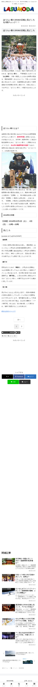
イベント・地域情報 (9, 332)
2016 (5, 336)
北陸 (18, 332)
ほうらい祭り (12, 336)
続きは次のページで (9, 311)
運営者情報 (10, 681)
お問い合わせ (28, 681)
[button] (24, 382)
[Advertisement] (19, 110)
